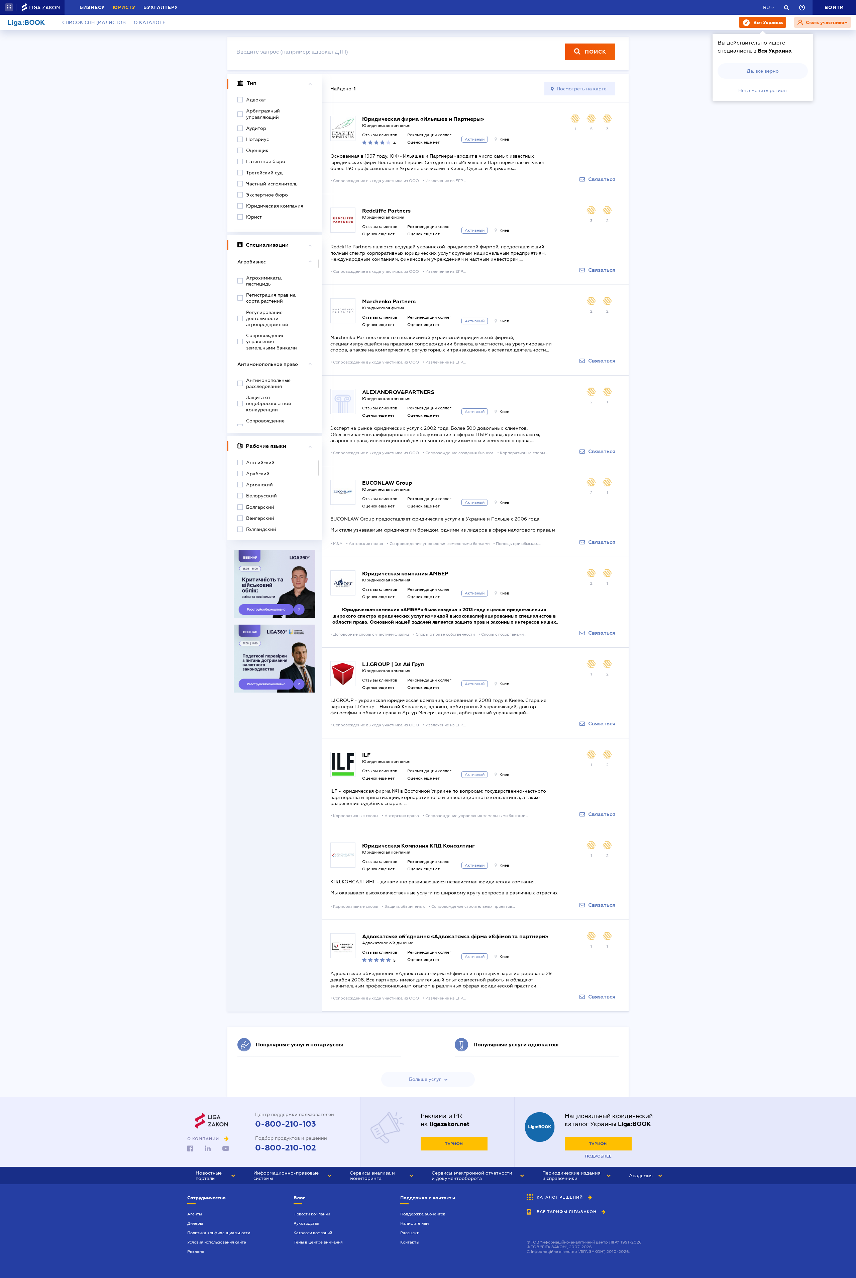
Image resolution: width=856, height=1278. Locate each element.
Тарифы (454, 1143)
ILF (366, 755)
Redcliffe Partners (386, 211)
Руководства (306, 1223)
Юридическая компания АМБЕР (405, 573)
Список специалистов (94, 22)
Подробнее (598, 1156)
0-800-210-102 (285, 1148)
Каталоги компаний (313, 1232)
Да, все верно (763, 71)
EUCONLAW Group (387, 483)
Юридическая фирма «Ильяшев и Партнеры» (423, 119)
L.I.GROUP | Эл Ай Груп (393, 664)
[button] (9, 7)
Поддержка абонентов (422, 1214)
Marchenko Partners (389, 301)
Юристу (124, 7)
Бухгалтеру (160, 7)
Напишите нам (414, 1223)
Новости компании (312, 1214)
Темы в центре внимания (318, 1242)
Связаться (601, 179)
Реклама (195, 1251)
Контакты (409, 1242)
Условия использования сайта (216, 1242)
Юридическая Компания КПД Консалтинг (418, 846)
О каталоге (150, 22)
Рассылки (409, 1232)
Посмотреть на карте (582, 88)
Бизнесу (92, 7)
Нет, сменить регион (762, 90)
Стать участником (826, 22)
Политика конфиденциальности (218, 1232)
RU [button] (766, 7)
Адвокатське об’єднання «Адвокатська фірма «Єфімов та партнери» (455, 936)
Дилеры (195, 1223)
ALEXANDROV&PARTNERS (398, 392)
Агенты (194, 1214)
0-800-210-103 (285, 1124)
